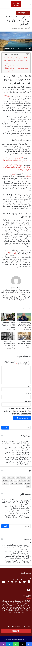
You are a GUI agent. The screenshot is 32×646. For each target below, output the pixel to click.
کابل (16, 483)
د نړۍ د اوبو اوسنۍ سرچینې (17, 254)
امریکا (18, 477)
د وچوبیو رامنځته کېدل (14, 66)
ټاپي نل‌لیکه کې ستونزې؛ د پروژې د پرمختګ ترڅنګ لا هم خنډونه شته (17, 458)
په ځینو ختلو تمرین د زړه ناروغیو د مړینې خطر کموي (17, 462)
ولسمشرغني (27, 483)
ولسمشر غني (5, 480)
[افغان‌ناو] (16, 4)
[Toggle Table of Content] (27, 54)
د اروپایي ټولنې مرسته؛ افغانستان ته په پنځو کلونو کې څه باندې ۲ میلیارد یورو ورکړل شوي (16, 443)
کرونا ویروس (5, 483)
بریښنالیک (27, 393)
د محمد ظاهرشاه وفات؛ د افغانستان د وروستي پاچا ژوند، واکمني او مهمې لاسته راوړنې (8, 344)
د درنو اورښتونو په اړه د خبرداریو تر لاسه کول (18, 69)
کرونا (12, 483)
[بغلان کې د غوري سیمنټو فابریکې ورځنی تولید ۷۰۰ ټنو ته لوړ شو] (24, 336)
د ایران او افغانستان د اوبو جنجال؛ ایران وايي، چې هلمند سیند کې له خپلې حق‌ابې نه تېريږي (17, 167)
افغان (29, 477)
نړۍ (15, 480)
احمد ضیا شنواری (24, 28)
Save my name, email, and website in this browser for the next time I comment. (17, 411)
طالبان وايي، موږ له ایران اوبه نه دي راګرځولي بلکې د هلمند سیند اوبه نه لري (16, 159)
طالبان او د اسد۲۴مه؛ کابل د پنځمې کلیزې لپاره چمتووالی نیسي (17, 453)
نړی (19, 480)
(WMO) (7, 96)
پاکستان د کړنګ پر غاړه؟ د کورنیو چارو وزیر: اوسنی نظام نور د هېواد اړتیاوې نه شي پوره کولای (24, 324)
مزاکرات (24, 480)
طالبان (4, 477)
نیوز (11, 480)
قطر (29, 480)
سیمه (9, 477)
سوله (13, 477)
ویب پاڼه (28, 401)
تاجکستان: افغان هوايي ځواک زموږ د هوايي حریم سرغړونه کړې (17, 449)
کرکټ (28, 486)
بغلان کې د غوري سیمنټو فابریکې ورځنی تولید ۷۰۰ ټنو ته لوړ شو (24, 343)
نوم (29, 386)
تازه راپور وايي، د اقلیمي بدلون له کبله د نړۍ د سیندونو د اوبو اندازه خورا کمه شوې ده (16, 60)
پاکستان (20, 483)
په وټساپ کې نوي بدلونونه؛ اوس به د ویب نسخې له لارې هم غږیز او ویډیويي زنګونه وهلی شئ (8, 324)
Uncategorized (23, 12)
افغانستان (23, 477)
